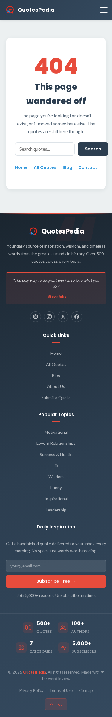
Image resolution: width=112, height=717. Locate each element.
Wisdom (56, 476)
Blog (67, 167)
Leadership (56, 509)
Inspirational (56, 498)
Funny (56, 487)
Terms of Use (61, 690)
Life (56, 465)
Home (21, 167)
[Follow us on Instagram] (49, 316)
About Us (56, 386)
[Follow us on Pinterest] (35, 316)
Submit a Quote (56, 397)
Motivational (56, 432)
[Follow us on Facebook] (76, 316)
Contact (87, 167)
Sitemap (86, 690)
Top (59, 704)
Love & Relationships (56, 443)
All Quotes (45, 167)
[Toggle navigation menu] (104, 10)
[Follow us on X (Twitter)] (63, 316)
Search (93, 149)
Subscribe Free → (56, 581)
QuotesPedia (63, 231)
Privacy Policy (31, 690)
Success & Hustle (56, 454)
